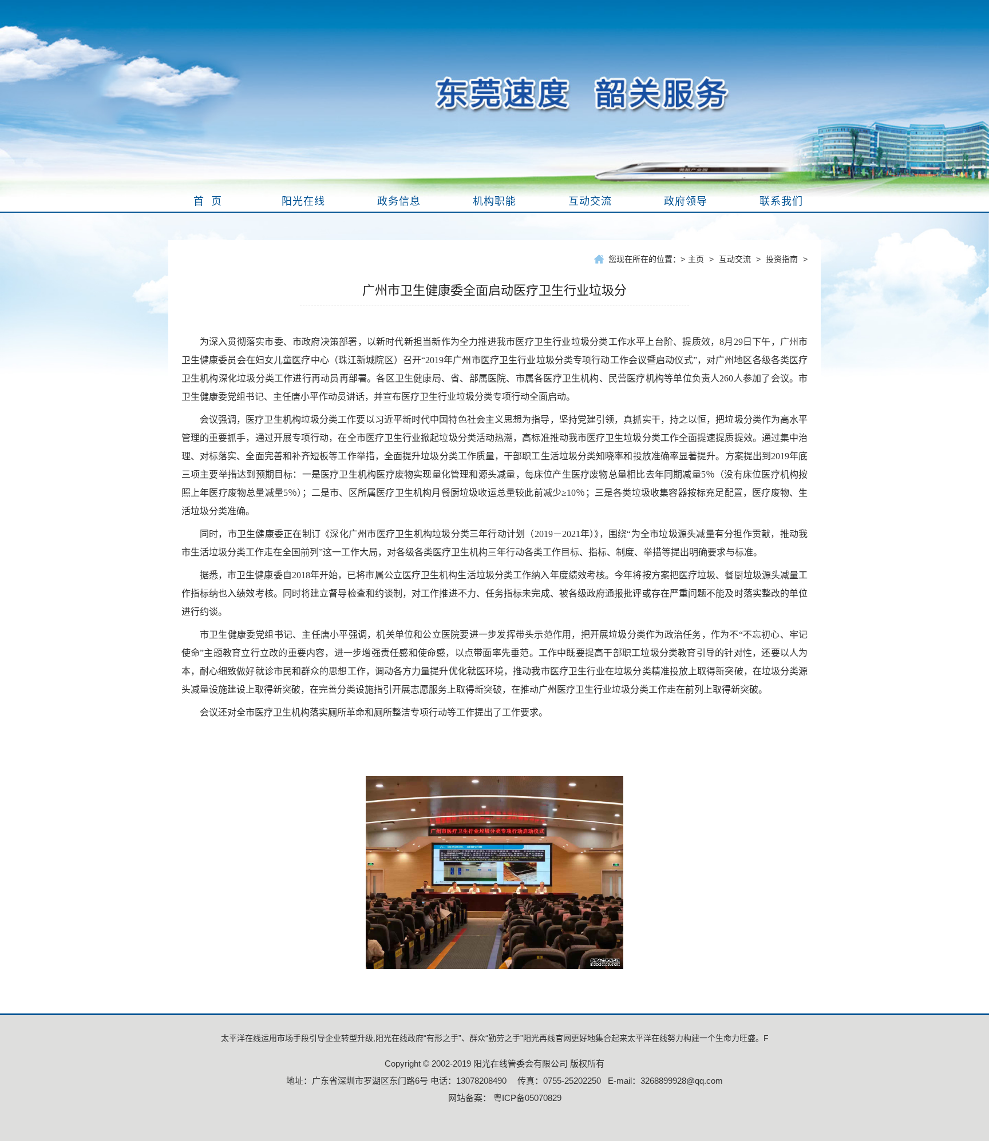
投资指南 (782, 259)
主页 (696, 259)
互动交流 (735, 259)
